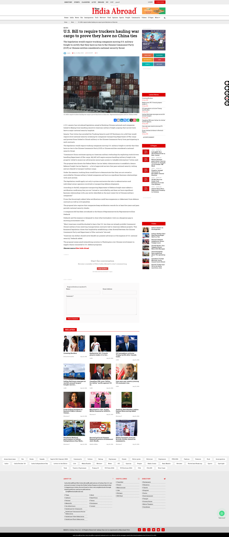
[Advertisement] (76, 10)
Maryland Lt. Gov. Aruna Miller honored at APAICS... (100, 410)
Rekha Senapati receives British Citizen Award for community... (126, 439)
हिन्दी (107, 2)
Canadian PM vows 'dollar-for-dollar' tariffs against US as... (101, 383)
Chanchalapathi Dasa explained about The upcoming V (158, 254)
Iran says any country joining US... (152, 126)
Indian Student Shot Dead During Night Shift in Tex (158, 235)
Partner (67, 500)
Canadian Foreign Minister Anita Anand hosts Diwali (158, 260)
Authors (67, 498)
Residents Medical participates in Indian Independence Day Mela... (74, 439)
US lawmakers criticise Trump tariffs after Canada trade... (126, 355)
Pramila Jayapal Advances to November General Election (157, 172)
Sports (121, 17)
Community (136, 17)
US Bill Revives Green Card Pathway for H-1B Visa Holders (157, 182)
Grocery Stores (147, 501)
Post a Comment (73, 319)
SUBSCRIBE (160, 2)
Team (67, 495)
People (127, 17)
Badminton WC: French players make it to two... (99, 354)
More (157, 17)
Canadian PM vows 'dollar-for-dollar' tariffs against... (153, 120)
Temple (145, 499)
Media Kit (68, 503)
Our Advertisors (70, 506)
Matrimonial (148, 59)
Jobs (159, 59)
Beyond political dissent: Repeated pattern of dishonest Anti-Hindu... (101, 439)
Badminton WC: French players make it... (152, 103)
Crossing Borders (70, 353)
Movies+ (103, 17)
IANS (68, 53)
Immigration (88, 17)
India (72, 17)
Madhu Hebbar (94, 444)
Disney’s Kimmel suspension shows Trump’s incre (157, 241)
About (92, 495)
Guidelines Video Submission (74, 516)
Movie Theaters (148, 504)
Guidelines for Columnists (73, 509)
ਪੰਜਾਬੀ (111, 2)
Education (146, 485)
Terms (92, 500)
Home (66, 17)
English (101, 2)
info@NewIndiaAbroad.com (74, 491)
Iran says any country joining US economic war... (127, 382)
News (77, 17)
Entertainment (148, 496)
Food (109, 17)
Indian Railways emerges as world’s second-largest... (153, 115)
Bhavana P (67, 416)
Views (153, 150)
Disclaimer (94, 503)
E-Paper (151, 17)
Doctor (145, 493)
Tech (96, 17)
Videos (144, 17)
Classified (86, 2)
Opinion (115, 17)
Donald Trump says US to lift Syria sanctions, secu (158, 266)
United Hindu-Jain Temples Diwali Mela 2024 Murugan (158, 247)
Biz (82, 17)
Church (145, 487)
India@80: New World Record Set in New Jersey (158, 153)
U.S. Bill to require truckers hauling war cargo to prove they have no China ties (97, 22)
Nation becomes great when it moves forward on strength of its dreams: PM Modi (158, 163)
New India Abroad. (82, 248)
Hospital (146, 490)
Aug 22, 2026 (83, 356)
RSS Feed (120, 496)
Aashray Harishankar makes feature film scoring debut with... (127, 411)
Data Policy (94, 498)
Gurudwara (146, 507)
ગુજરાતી (117, 2)
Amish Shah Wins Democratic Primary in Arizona (158, 190)
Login (150, 2)
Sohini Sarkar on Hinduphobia (157, 228)
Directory (68, 2)
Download (158, 150)
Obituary (159, 64)
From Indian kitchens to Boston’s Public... (152, 131)
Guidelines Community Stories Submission (75, 513)
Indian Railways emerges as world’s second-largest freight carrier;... (75, 383)
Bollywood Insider (69, 356)
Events (77, 2)
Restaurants (147, 482)
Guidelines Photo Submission (74, 519)
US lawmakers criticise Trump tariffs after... (152, 109)
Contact (92, 506)
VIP (94, 2)
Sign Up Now (102, 268)
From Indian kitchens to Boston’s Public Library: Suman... (73, 411)
